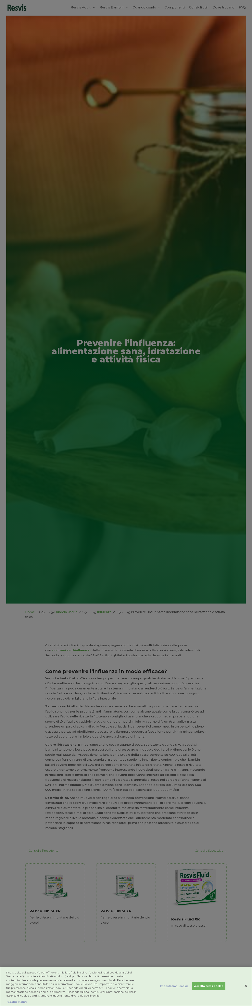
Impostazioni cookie (174, 985)
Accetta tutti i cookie (208, 985)
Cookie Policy (17, 1001)
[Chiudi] (245, 986)
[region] (126, 986)
